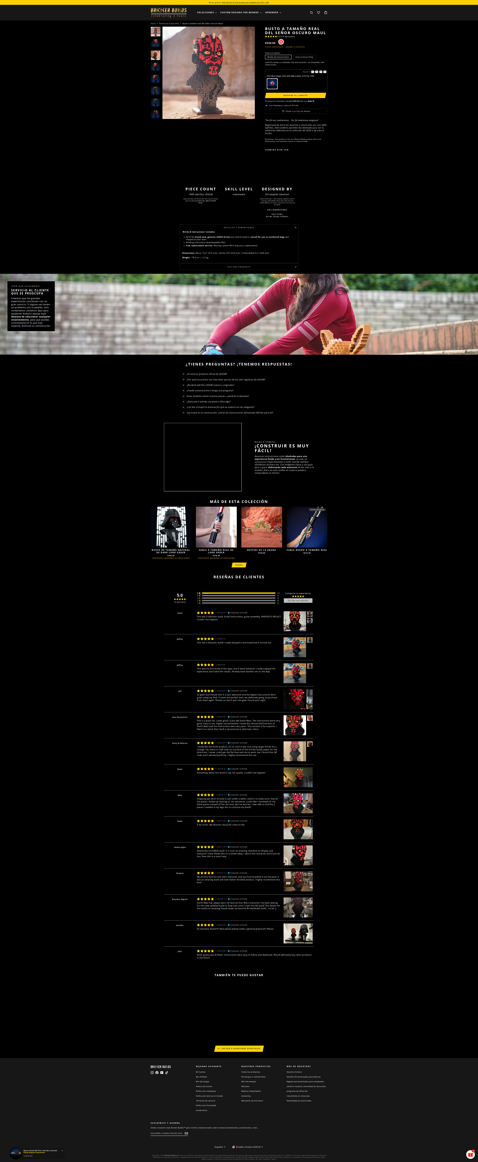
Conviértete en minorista (298, 1096)
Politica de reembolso (206, 1091)
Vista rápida (171, 545)
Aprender (272, 12)
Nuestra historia (294, 1072)
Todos (239, 565)
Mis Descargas (202, 1081)
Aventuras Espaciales (169, 23)
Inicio (153, 23)
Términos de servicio (205, 1101)
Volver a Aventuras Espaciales (241, 1048)
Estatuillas (246, 1096)
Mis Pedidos (201, 1077)
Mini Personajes (248, 1081)
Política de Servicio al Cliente (209, 1096)
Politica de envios (204, 1086)
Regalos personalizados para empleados (305, 1081)
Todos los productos (250, 1072)
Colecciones (206, 12)
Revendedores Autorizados (299, 1101)
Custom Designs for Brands (240, 12)
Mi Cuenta (200, 1072)
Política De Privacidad (206, 1105)
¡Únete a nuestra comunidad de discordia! (306, 1086)
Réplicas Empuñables (251, 1091)
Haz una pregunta (238, 267)
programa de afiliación (297, 1091)
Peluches (245, 1086)
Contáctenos (201, 1110)
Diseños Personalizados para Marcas (304, 1077)
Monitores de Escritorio (252, 1101)
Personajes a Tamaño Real (253, 1077)
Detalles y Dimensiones (239, 227)
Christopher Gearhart (277, 194)
